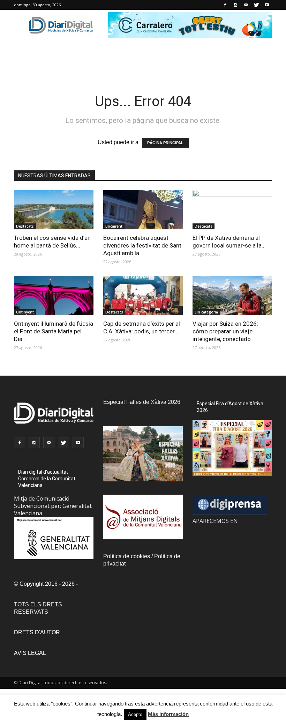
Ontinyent (25, 312)
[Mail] (246, 5)
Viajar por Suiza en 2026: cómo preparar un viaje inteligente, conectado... (225, 331)
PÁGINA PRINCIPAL (165, 143)
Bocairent (113, 226)
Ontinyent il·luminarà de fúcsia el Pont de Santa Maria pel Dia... (53, 331)
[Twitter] (256, 5)
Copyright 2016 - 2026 (47, 584)
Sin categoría (206, 312)
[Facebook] (225, 5)
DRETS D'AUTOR (37, 632)
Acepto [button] (135, 714)
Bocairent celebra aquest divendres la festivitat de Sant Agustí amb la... (142, 245)
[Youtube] (267, 5)
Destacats (25, 226)
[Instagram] (235, 5)
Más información (168, 714)
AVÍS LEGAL (30, 653)
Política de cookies (126, 556)
